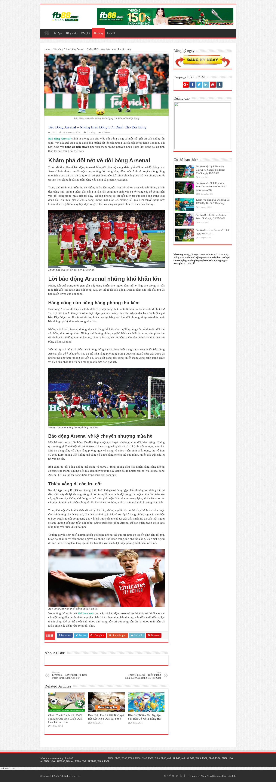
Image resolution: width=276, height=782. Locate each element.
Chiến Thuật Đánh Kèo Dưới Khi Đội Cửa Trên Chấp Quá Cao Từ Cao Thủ (65, 719)
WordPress (206, 776)
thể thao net (85, 613)
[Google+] (186, 85)
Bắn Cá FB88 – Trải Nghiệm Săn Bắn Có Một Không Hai (144, 717)
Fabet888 (231, 776)
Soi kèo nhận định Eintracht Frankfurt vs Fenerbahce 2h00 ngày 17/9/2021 (211, 186)
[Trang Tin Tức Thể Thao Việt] (65, 15)
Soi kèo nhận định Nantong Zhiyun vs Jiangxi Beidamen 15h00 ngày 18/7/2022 (210, 170)
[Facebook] (192, 85)
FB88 (53, 132)
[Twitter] (199, 85)
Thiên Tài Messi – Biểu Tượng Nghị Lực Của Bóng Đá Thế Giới (143, 675)
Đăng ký (85, 33)
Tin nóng (98, 33)
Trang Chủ (47, 33)
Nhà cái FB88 (58, 761)
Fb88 (144, 758)
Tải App (58, 33)
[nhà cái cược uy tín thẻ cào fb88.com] (165, 16)
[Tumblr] (219, 85)
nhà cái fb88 (173, 758)
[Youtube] (213, 85)
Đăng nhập (71, 33)
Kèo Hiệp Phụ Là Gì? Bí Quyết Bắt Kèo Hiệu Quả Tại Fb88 (106, 717)
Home (47, 49)
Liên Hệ (111, 33)
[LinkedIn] (206, 85)
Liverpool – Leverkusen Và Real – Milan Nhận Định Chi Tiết (70, 675)
